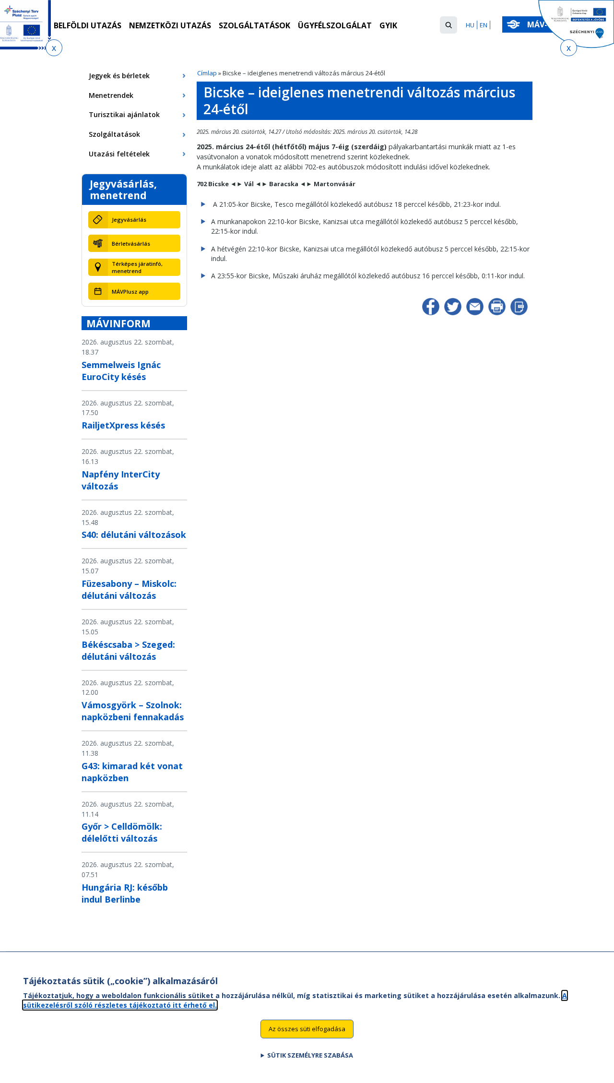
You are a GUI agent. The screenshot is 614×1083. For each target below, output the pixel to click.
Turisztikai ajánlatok (124, 114)
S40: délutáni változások (134, 534)
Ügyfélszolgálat (335, 25)
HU (470, 25)
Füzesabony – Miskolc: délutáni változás (129, 589)
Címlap (207, 73)
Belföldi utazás (87, 25)
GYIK (388, 25)
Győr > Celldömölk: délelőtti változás (122, 832)
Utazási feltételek (119, 153)
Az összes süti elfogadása (307, 1028)
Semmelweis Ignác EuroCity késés (121, 370)
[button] (448, 25)
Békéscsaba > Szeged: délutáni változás (128, 650)
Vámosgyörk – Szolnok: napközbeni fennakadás (133, 711)
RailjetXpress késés (123, 425)
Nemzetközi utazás (170, 25)
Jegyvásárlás (129, 219)
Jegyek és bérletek (119, 75)
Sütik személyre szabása (310, 1054)
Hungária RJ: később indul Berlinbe (125, 893)
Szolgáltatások (254, 25)
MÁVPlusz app (130, 291)
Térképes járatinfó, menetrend (137, 267)
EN (483, 25)
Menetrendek (111, 95)
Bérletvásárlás (131, 243)
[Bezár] (54, 47)
